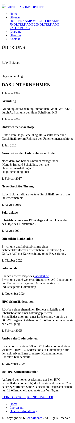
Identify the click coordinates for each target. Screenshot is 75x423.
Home (13, 13)
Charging (15, 31)
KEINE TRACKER (40, 397)
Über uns (15, 35)
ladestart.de (41, 276)
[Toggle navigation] (3, 4)
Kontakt (15, 39)
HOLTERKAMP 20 (24, 24)
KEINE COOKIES (14, 397)
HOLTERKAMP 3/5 (23, 21)
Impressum (16, 407)
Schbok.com (34, 418)
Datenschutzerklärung (23, 411)
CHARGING (21, 28)
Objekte (15, 17)
